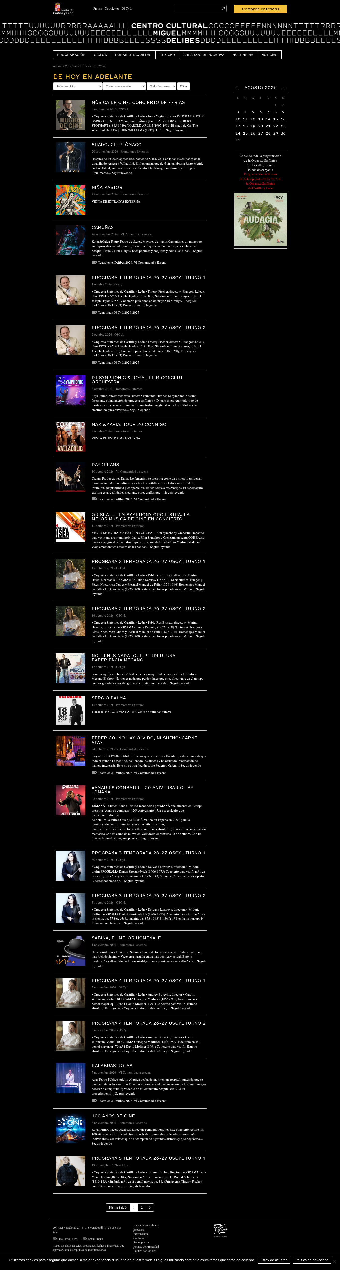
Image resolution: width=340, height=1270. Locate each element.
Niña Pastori (108, 187)
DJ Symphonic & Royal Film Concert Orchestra (137, 379)
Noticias (269, 55)
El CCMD (167, 55)
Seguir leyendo (176, 130)
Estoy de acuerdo (274, 1260)
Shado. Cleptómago (117, 144)
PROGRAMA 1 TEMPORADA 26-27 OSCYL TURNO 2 (149, 327)
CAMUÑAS (103, 227)
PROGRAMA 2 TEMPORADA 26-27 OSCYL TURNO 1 (149, 561)
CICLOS (100, 55)
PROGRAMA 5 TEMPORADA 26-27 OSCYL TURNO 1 (149, 1158)
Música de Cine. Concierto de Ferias (138, 102)
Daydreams (105, 464)
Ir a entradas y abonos (146, 1225)
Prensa (97, 8)
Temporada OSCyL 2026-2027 (118, 312)
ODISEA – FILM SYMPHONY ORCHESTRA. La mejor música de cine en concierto (141, 516)
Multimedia (242, 55)
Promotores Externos (135, 151)
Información (140, 1234)
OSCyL (127, 8)
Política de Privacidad (146, 1246)
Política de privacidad (312, 1260)
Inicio (57, 66)
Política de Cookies (144, 1251)
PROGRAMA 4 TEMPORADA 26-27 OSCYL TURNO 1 (149, 980)
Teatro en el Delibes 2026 (115, 262)
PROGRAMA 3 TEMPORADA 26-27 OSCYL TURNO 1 (149, 852)
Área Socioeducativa (203, 55)
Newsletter (112, 8)
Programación (71, 55)
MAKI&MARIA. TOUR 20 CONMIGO (129, 424)
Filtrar (183, 86)
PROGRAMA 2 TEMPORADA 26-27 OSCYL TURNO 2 (149, 608)
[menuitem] (71, 54)
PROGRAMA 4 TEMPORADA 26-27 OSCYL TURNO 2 (149, 1023)
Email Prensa (95, 1239)
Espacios (138, 1229)
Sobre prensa (141, 1242)
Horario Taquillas (133, 55)
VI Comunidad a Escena (150, 262)
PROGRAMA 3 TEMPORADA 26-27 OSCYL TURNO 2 (149, 895)
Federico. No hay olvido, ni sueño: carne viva (144, 740)
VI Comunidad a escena (137, 234)
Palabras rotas (112, 1065)
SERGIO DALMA (109, 697)
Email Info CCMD (68, 1239)
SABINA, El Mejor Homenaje (126, 937)
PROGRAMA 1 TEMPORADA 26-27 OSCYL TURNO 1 (149, 277)
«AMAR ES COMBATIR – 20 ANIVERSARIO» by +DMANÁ (142, 789)
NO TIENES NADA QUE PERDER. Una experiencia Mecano (133, 657)
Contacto (138, 1238)
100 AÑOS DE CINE (113, 1115)
